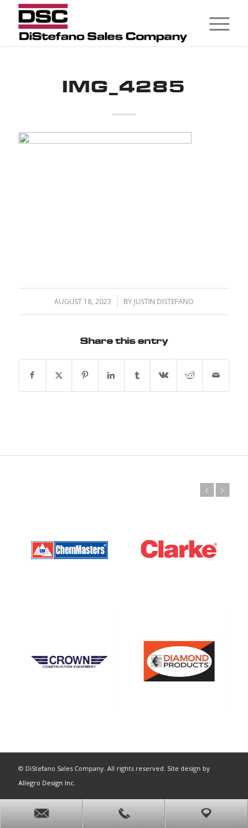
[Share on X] (59, 375)
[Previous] (207, 490)
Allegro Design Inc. (47, 782)
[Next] (223, 490)
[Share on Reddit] (189, 375)
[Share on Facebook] (32, 375)
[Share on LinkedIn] (111, 375)
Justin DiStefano (164, 301)
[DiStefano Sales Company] (102, 23)
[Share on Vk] (163, 375)
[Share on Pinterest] (84, 375)
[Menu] (214, 23)
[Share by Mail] (215, 375)
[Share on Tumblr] (137, 375)
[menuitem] (214, 23)
